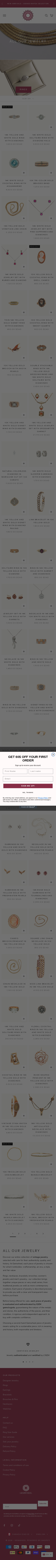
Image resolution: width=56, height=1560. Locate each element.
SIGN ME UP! (28, 786)
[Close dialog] (53, 754)
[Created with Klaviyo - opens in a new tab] (28, 807)
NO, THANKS (28, 792)
